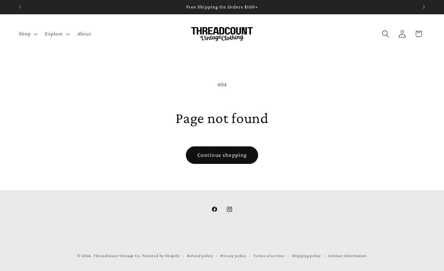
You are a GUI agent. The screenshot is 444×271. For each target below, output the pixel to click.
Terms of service (269, 255)
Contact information (347, 255)
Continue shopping (222, 155)
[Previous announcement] (20, 7)
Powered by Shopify (161, 255)
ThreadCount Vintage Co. (117, 255)
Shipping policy (306, 255)
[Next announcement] (424, 7)
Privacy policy (233, 255)
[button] (27, 34)
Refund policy (200, 255)
